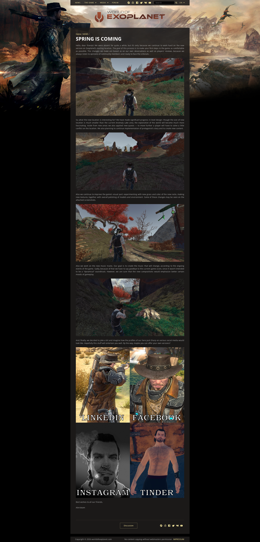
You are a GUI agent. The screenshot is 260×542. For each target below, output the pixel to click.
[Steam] (128, 2)
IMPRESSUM (178, 539)
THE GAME (89, 2)
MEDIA (103, 2)
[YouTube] (149, 2)
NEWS (77, 2)
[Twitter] (141, 2)
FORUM (115, 2)
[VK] (145, 2)
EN (181, 2)
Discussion (129, 525)
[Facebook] (137, 2)
